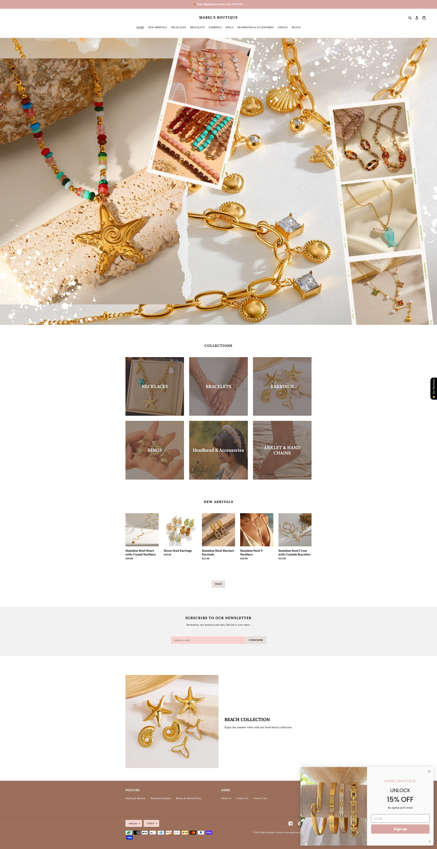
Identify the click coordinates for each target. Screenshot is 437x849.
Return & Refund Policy (189, 798)
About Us (226, 798)
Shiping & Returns (135, 798)
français (133, 823)
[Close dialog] (429, 771)
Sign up (400, 829)
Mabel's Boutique (218, 17)
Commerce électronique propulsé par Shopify (293, 832)
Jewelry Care (260, 798)
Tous (218, 584)
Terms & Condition (160, 798)
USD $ (150, 823)
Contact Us (242, 798)
